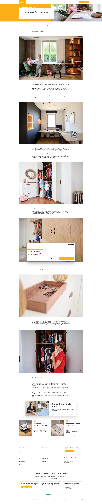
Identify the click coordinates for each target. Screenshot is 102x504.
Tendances (20, 453)
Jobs (19, 464)
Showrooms (50, 2)
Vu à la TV (20, 451)
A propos (20, 458)
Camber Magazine (22, 447)
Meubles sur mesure (33, 2)
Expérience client (21, 450)
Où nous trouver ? (44, 461)
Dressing (43, 445)
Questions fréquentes (67, 448)
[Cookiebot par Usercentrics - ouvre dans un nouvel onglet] (69, 244)
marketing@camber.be (46, 486)
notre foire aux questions (52, 478)
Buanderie (43, 450)
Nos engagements (22, 461)
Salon (43, 448)
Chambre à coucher (45, 447)
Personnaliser (50, 258)
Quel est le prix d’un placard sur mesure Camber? (71, 447)
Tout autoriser (66, 258)
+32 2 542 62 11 (66, 485)
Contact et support (45, 458)
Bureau (43, 451)
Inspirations (43, 2)
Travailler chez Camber (66, 2)
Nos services (57, 2)
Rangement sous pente (45, 453)
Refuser (35, 258)
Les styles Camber (22, 448)
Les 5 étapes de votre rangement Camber (70, 445)
